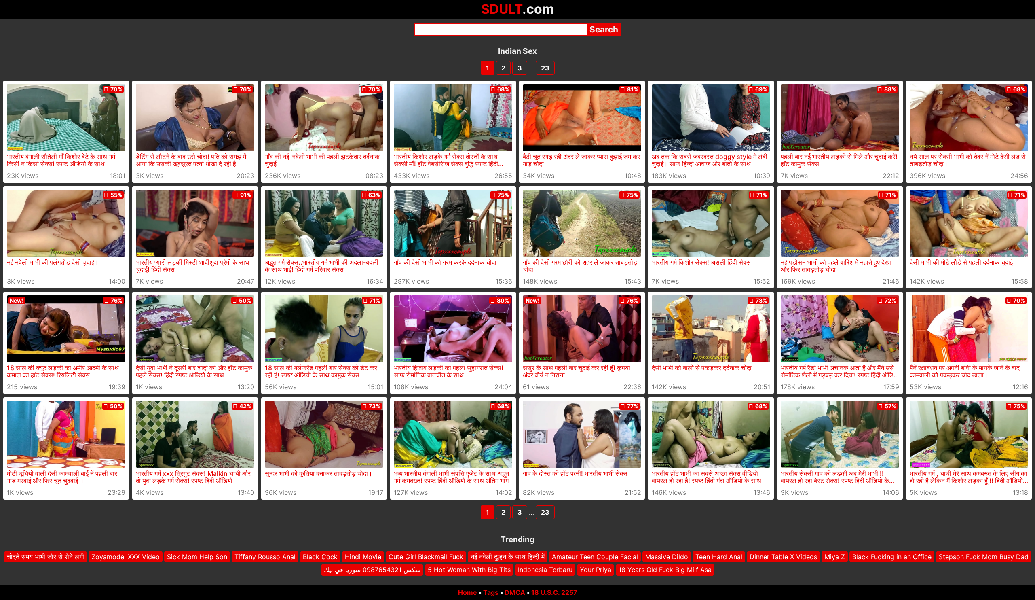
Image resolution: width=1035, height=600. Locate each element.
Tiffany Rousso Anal (265, 557)
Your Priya (595, 570)
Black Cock (320, 557)
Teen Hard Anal (718, 557)
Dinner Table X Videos (783, 557)
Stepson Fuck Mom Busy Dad (984, 557)
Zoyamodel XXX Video (125, 557)
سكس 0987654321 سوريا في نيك (372, 570)
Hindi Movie (363, 557)
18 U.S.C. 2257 (554, 592)
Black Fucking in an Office (892, 557)
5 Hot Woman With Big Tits (469, 570)
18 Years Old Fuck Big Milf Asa (665, 570)
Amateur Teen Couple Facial (595, 557)
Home (467, 592)
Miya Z (834, 557)
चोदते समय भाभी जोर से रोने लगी (45, 557)
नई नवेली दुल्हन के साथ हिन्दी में (508, 557)
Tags (490, 592)
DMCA (515, 592)
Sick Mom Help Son (197, 557)
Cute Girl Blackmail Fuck (426, 557)
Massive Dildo (666, 557)
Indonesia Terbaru (545, 570)
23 (545, 68)
